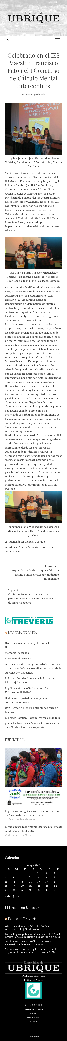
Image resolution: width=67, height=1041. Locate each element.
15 (38, 881)
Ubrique (40, 541)
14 (30, 881)
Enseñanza (46, 547)
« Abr (8, 896)
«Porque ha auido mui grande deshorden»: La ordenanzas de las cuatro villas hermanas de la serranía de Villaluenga (33, 668)
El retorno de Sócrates (18, 658)
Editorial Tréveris (22, 918)
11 (6, 881)
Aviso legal (33, 1013)
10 (55, 877)
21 (30, 885)
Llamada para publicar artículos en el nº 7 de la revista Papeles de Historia (33, 935)
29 (38, 889)
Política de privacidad (33, 1017)
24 (55, 885)
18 (6, 885)
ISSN (27, 1005)
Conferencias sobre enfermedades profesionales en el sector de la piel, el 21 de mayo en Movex (32, 596)
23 (46, 885)
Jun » (16, 896)
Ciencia (29, 541)
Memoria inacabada (17, 653)
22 (38, 885)
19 (14, 885)
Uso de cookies (33, 1021)
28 (30, 889)
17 (55, 881)
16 (46, 881)
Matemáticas (12, 551)
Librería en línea (22, 632)
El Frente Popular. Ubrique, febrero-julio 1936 (32, 717)
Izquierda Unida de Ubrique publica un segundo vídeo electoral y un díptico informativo (35, 572)
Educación (32, 547)
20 (22, 885)
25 (6, 889)
